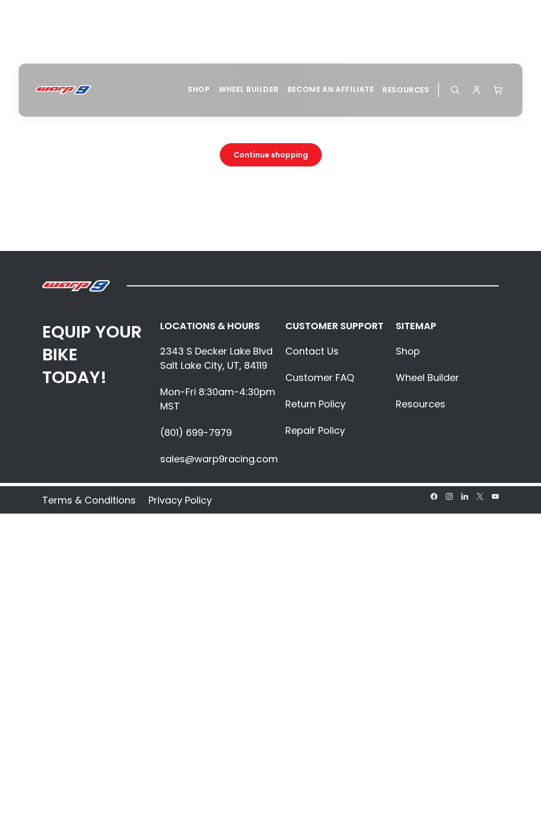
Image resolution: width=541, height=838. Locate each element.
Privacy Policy (180, 500)
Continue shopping (271, 155)
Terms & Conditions (89, 500)
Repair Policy (315, 430)
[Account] (476, 90)
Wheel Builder (248, 89)
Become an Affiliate (330, 89)
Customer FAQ (319, 377)
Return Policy (315, 404)
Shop (199, 89)
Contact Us (312, 351)
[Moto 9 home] (63, 90)
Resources (406, 90)
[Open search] (454, 90)
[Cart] (498, 90)
